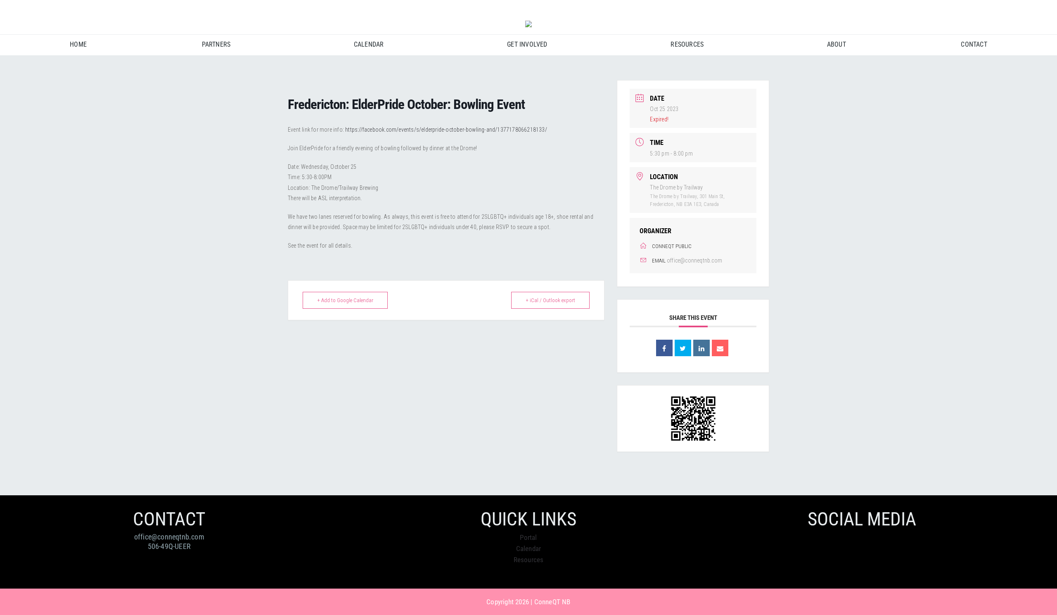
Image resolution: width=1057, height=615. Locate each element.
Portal (528, 537)
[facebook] (1004, 9)
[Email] (720, 348)
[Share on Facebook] (664, 348)
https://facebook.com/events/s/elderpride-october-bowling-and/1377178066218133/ (446, 129)
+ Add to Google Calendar (345, 300)
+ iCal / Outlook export (550, 300)
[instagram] (1019, 9)
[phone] (1049, 9)
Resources (529, 560)
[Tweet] (683, 348)
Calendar (528, 548)
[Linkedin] (701, 348)
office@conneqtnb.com (694, 260)
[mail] (1034, 9)
